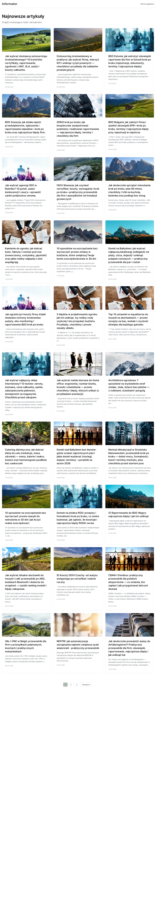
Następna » (86, 685)
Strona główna (147, 4)
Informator (9, 4)
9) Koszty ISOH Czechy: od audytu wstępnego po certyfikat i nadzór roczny (77, 579)
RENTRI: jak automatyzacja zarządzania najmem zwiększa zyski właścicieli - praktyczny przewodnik (78, 645)
